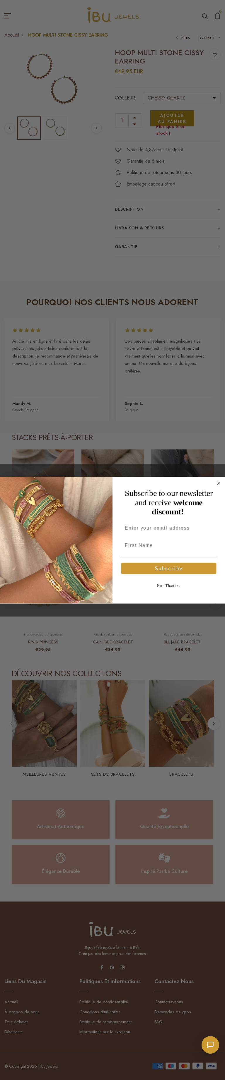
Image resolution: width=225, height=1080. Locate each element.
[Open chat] (210, 1045)
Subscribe (169, 568)
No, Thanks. (168, 586)
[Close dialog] (218, 483)
